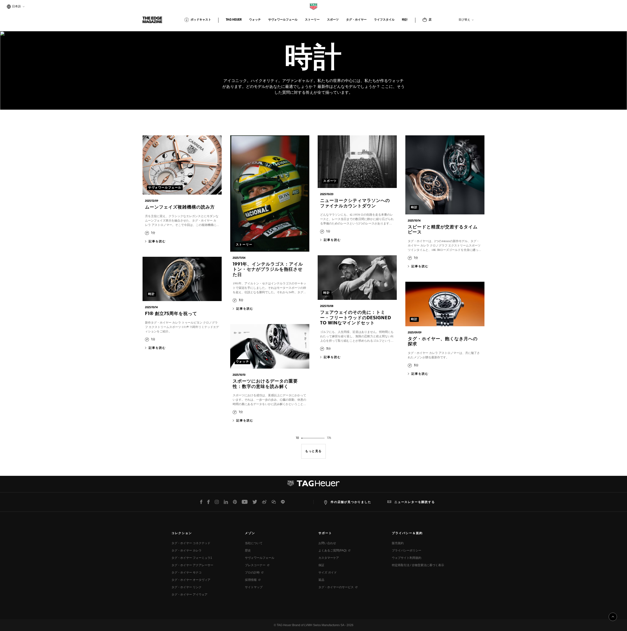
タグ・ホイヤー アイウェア (189, 594)
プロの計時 (252, 572)
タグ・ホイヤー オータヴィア (190, 580)
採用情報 (251, 580)
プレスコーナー (255, 565)
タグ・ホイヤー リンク (186, 587)
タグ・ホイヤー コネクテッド (190, 543)
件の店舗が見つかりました (351, 502)
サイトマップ (254, 587)
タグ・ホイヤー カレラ (186, 550)
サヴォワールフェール (259, 558)
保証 (321, 565)
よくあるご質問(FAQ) (332, 550)
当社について (254, 543)
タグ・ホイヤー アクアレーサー (192, 565)
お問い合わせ (327, 543)
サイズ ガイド (327, 572)
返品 (321, 580)
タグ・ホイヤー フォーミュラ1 (191, 558)
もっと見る (313, 451)
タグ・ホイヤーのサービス (336, 587)
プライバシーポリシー (406, 550)
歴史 (248, 550)
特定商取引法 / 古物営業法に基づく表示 (418, 565)
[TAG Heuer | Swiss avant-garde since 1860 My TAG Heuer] (313, 485)
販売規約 (398, 543)
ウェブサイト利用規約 (406, 558)
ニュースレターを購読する (414, 502)
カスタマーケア (328, 558)
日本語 (15, 7)
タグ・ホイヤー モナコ (186, 572)
